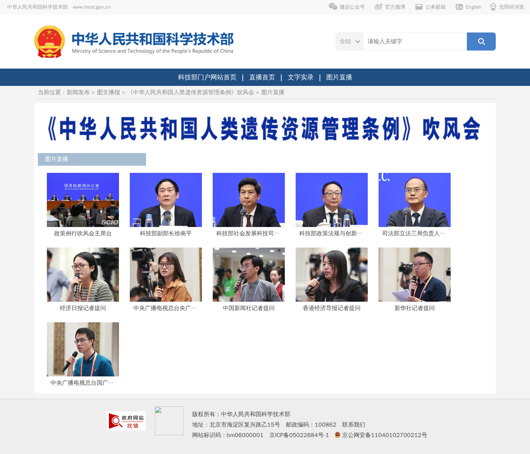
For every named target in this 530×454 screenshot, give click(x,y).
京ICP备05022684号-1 (299, 435)
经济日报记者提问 (83, 308)
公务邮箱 (435, 7)
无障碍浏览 (511, 7)
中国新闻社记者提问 (249, 308)
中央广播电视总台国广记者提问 (90, 383)
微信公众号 (352, 7)
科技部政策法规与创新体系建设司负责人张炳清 (359, 233)
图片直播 (339, 77)
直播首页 (262, 77)
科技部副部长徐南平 (166, 233)
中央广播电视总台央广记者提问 (173, 308)
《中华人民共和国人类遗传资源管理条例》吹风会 (190, 92)
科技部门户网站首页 (207, 77)
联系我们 (353, 424)
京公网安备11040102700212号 (384, 435)
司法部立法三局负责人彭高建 (419, 233)
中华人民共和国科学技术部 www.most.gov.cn (59, 7)
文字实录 (301, 77)
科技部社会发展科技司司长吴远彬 (259, 233)
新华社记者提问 (414, 308)
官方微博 (395, 7)
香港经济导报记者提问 (332, 308)
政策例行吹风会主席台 (83, 233)
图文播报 (108, 92)
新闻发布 (78, 92)
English (474, 7)
